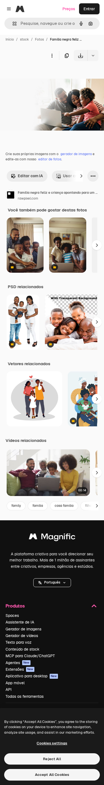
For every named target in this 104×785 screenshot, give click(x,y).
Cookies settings (52, 743)
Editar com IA (30, 175)
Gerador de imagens (23, 629)
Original (35, 73)
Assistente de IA (20, 622)
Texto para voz (19, 642)
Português (52, 582)
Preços (68, 8)
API (9, 689)
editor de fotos (49, 159)
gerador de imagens (76, 154)
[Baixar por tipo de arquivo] (92, 55)
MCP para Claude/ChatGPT (30, 655)
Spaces (12, 615)
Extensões (19, 669)
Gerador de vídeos (22, 635)
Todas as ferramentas (25, 696)
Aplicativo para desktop (31, 675)
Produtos (15, 606)
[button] (52, 582)
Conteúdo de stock (22, 649)
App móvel (15, 682)
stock (24, 39)
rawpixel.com (28, 198)
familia (37, 505)
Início (10, 39)
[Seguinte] (81, 176)
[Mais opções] (51, 55)
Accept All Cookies (52, 774)
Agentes (17, 662)
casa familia (64, 505)
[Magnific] (52, 538)
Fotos (39, 39)
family (16, 505)
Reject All (52, 759)
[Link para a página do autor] (11, 195)
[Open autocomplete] (12, 24)
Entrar (89, 8)
